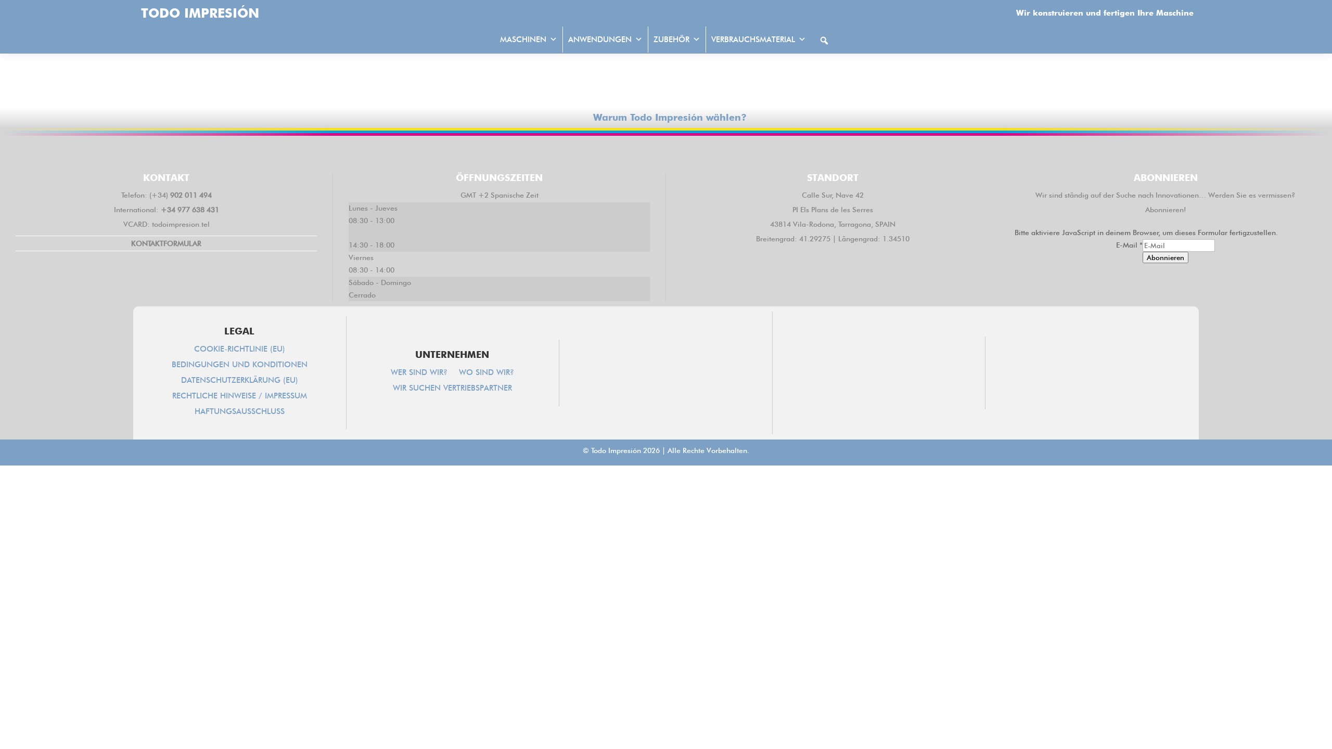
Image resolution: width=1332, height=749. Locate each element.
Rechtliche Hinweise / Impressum (239, 396)
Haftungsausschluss (240, 412)
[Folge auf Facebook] (606, 152)
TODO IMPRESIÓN (200, 13)
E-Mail (1129, 245)
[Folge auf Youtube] (726, 152)
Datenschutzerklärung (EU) (239, 381)
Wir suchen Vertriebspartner (452, 388)
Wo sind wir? (486, 373)
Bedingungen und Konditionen (240, 365)
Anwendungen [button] (600, 39)
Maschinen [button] (523, 39)
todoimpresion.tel (181, 224)
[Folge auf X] (636, 152)
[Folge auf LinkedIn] (666, 152)
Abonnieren (1165, 257)
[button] (824, 41)
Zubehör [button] (671, 39)
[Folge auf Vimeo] (696, 152)
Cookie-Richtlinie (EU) (239, 349)
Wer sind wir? (419, 373)
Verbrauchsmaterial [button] (753, 39)
